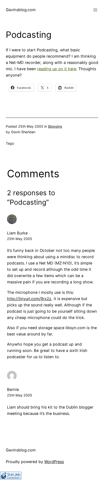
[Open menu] (95, 10)
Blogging (55, 126)
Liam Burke (17, 233)
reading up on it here (56, 68)
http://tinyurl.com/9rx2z (29, 298)
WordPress (54, 461)
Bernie (13, 389)
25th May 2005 (19, 239)
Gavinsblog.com (21, 9)
